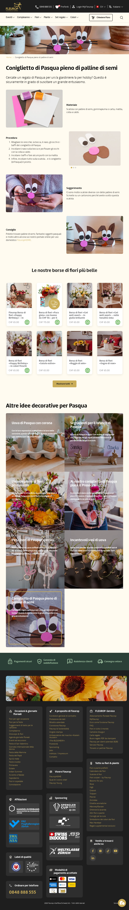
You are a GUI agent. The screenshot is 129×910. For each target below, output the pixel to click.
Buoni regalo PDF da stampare (103, 738)
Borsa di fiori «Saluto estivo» (47, 362)
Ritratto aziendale (56, 722)
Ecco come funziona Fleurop (102, 722)
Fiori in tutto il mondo (99, 729)
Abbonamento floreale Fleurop (103, 716)
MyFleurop (94, 719)
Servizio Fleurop (96, 745)
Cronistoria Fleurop (57, 725)
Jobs (51, 750)
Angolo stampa (56, 732)
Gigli (91, 787)
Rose (92, 784)
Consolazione (15, 784)
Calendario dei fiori (98, 771)
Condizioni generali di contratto (62, 716)
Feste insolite (14, 762)
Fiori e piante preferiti (99, 768)
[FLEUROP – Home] (14, 7)
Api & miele (14, 759)
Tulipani (93, 794)
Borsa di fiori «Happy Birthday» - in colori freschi (18, 363)
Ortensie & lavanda (98, 810)
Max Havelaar (95, 823)
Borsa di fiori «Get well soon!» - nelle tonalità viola (109, 315)
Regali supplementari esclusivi (102, 826)
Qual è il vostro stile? (58, 780)
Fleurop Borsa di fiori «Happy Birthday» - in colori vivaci (17, 316)
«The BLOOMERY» (57, 741)
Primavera (13, 765)
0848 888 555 (22, 892)
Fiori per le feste (16, 722)
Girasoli (93, 790)
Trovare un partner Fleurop (101, 748)
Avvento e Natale (16, 775)
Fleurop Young (55, 783)
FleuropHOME (24, 240)
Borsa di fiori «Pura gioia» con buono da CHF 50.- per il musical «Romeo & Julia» (49, 318)
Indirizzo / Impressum (58, 753)
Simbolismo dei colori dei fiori (102, 819)
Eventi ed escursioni (17, 740)
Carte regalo (95, 735)
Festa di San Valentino (18, 744)
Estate (12, 768)
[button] (10, 17)
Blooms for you (96, 781)
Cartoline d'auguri (97, 732)
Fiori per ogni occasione (19, 719)
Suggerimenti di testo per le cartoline (21, 726)
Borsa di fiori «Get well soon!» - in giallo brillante (78, 315)
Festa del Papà (15, 755)
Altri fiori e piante (97, 813)
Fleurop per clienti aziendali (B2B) (104, 742)
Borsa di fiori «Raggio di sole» (77, 362)
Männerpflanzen (97, 806)
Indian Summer (15, 772)
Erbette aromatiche (98, 803)
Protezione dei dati (57, 719)
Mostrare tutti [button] (63, 383)
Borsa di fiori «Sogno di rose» (107, 362)
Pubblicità (53, 744)
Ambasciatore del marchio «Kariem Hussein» (64, 736)
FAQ (91, 725)
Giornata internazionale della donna (21, 748)
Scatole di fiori (96, 774)
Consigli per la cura (98, 816)
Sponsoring (54, 747)
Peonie (92, 797)
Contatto (53, 757)
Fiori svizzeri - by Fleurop (100, 777)
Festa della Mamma (17, 752)
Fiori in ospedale (16, 781)
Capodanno (14, 778)
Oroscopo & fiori (16, 734)
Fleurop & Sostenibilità (59, 729)
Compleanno (14, 731)
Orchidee (93, 800)
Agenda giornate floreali (19, 737)
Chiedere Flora (103, 17)
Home (8, 57)
